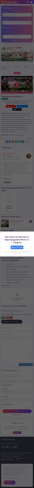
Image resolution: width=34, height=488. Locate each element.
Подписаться (17, 247)
